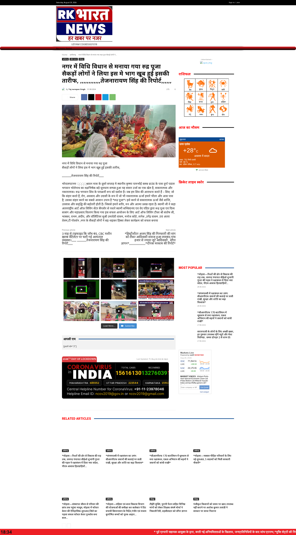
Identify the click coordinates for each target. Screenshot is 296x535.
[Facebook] (212, 2)
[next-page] (69, 526)
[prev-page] (64, 526)
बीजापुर (81, 59)
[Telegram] (105, 97)
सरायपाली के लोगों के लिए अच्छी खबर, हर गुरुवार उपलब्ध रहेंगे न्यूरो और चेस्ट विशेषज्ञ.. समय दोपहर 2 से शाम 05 (215, 334)
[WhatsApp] (112, 97)
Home (64, 54)
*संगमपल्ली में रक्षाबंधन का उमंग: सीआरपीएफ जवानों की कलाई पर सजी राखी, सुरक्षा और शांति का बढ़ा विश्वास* (215, 298)
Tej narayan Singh (76, 89)
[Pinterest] (98, 97)
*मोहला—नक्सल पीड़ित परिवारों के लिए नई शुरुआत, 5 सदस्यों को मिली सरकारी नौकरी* (212, 459)
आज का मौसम (203, 170)
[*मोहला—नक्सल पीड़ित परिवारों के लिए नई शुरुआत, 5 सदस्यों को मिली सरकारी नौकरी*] (213, 438)
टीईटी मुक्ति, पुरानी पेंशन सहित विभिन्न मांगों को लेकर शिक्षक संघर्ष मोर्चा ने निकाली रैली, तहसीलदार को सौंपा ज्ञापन (168, 507)
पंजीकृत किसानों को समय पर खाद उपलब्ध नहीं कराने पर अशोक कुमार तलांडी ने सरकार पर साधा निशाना (213, 507)
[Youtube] (220, 2)
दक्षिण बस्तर (73, 59)
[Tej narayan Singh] (64, 89)
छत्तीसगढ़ (73, 54)
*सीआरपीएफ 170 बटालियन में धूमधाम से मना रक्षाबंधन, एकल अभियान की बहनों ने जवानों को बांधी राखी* (214, 317)
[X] (216, 2)
